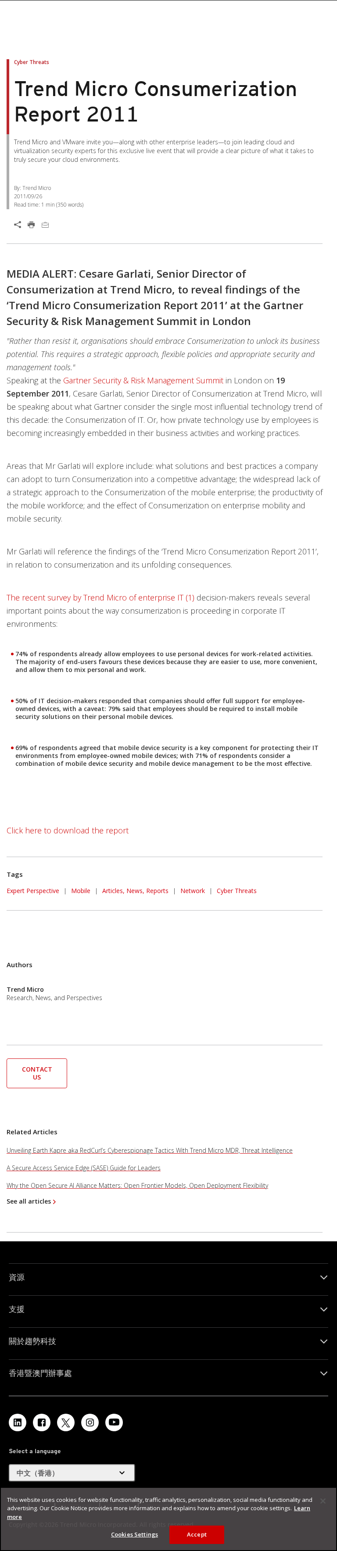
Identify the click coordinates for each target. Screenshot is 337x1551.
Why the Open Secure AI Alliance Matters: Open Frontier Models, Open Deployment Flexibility (137, 1185)
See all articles (29, 1201)
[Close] (323, 1501)
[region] (168, 1519)
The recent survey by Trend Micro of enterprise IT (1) (100, 597)
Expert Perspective (33, 890)
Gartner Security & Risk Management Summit (143, 380)
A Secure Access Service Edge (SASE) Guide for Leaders (84, 1168)
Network (192, 890)
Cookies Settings (134, 1534)
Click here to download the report (68, 830)
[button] (37, 1072)
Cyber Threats (237, 890)
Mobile (80, 890)
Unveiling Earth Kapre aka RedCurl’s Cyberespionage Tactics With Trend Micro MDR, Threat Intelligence (150, 1150)
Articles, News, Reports (135, 890)
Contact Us (37, 1073)
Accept (197, 1534)
